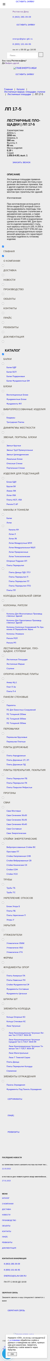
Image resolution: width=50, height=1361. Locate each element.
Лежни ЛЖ (11, 491)
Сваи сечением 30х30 (17, 815)
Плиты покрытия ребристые (19, 787)
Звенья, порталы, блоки (20, 437)
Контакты (10, 308)
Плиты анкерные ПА (16, 975)
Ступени (10, 668)
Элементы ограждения (19, 1076)
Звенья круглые (14, 445)
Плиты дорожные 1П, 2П (18, 760)
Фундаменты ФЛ (14, 404)
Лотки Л (12, 534)
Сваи (6, 802)
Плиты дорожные (15, 747)
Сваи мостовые (14, 811)
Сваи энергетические (16, 833)
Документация (13, 337)
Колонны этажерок (15, 634)
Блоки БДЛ (11, 482)
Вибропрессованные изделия (24, 409)
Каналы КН (14, 530)
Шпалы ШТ (10, 999)
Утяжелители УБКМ (15, 943)
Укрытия (9, 925)
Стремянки (12, 1071)
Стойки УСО (12, 874)
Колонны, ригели (15, 605)
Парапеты (11, 705)
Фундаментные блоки (16, 399)
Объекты (9, 299)
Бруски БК (11, 486)
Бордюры (11, 418)
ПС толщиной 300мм (16, 719)
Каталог (5, 1198)
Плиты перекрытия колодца (19, 1066)
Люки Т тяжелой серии (19, 1057)
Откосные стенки (14, 463)
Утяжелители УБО (15, 948)
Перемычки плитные (16, 741)
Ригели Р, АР (12, 504)
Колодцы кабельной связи (22, 596)
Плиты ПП (11, 590)
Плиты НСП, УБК (14, 500)
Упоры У (10, 920)
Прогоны (9, 793)
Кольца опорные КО (16, 1017)
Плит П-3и (11, 687)
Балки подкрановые (16, 376)
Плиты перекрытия (15, 565)
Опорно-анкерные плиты (21, 674)
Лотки (9, 523)
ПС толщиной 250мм (16, 714)
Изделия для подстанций (21, 473)
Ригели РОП (12, 638)
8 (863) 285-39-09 (22, 17)
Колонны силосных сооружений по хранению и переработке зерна (25, 628)
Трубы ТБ (11, 888)
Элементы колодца (16, 1008)
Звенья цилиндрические (18, 454)
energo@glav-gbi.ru (23, 39)
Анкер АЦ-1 (12, 682)
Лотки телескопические (19, 556)
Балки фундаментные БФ (18, 381)
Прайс (7, 318)
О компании (11, 261)
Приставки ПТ (13, 852)
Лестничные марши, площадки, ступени (20, 650)
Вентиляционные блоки (17, 395)
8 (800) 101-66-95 (22, 44)
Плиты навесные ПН (16, 980)
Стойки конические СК (17, 865)
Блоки (7, 386)
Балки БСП (12, 372)
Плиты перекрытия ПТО (20, 586)
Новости (9, 280)
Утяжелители (12, 935)
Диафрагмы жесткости (19, 427)
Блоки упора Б (13, 906)
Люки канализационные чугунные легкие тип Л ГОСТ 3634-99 (26, 1034)
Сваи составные (14, 829)
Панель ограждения (16, 1085)
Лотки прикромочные (18, 552)
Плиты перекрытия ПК (17, 783)
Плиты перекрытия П (18, 577)
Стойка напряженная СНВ (19, 856)
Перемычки (11, 728)
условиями (14, 1340)
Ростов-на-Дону (21, 12)
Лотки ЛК (13, 538)
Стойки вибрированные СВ (19, 860)
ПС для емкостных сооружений (21, 710)
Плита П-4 (11, 691)
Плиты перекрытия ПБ (17, 778)
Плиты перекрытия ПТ (19, 581)
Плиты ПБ (11, 911)
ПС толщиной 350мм (16, 723)
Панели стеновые (15, 697)
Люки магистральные (18, 1053)
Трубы (7, 879)
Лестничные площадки (17, 659)
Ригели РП (11, 643)
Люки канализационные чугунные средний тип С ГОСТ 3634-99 (24, 1040)
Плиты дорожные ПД (16, 764)
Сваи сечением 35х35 (17, 820)
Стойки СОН (12, 869)
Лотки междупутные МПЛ (20, 543)
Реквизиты (10, 327)
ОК (12, 1354)
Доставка (10, 270)
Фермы (8, 957)
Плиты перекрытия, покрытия (24, 770)
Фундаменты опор (16, 967)
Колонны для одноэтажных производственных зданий (24, 621)
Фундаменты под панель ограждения (24, 1089)
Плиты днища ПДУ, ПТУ (20, 572)
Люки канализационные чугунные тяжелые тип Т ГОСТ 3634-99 (26, 1047)
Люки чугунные (13, 1026)
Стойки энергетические (20, 839)
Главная (9, 251)
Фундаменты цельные (17, 993)
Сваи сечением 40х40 (17, 824)
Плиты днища (13, 1062)
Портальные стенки (16, 468)
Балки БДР (11, 367)
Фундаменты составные (18, 989)
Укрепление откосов (18, 898)
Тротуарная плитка (15, 422)
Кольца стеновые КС (16, 1021)
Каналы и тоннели (16, 510)
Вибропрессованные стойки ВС (21, 847)
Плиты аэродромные (16, 755)
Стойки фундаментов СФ (18, 984)
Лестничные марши (16, 664)
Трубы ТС (11, 892)
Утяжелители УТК (15, 952)
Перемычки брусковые (17, 737)
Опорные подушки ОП (17, 561)
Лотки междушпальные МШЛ (22, 547)
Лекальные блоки (14, 459)
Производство (13, 289)
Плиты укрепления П (16, 915)
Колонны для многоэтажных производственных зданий (24, 615)
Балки (7, 359)
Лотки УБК (11, 495)
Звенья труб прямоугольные (20, 450)
